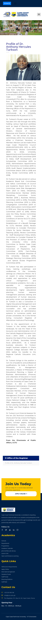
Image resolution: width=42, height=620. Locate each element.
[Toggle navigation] (15, 3)
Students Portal (6, 574)
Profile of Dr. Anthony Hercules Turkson (18, 463)
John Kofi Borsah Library (8, 551)
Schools (3, 541)
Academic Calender (7, 548)
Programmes (5, 546)
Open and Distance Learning (9, 556)
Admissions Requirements (9, 567)
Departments (5, 543)
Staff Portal (4, 577)
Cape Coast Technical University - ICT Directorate (21, 616)
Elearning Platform (6, 579)
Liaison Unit (4, 553)
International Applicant (8, 572)
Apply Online (20, 494)
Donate (7, 3)
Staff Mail (4, 582)
